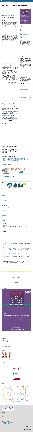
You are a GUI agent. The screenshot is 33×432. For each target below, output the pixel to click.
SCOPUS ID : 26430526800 (12, 253)
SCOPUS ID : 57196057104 (16, 261)
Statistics (3, 212)
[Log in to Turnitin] (16, 369)
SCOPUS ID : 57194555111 (6, 234)
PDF (22, 26)
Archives (5, 3)
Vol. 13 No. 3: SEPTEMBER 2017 (11, 3)
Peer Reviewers (4, 197)
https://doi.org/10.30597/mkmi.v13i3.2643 (9, 15)
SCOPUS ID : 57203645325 (10, 256)
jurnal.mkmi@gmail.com (7, 423)
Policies (3, 208)
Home (2, 3)
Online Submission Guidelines (6, 203)
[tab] (16, 357)
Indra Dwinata (5, 233)
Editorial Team (4, 195)
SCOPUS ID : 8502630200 (12, 248)
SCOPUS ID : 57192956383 (10, 251)
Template (3, 213)
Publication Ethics (4, 202)
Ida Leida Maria (5, 225)
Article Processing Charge (5, 207)
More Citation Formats (24, 97)
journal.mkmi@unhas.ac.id (8, 422)
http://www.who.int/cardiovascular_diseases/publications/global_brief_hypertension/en (14, 58)
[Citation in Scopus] (6, 346)
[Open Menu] (2, 1)
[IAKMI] (16, 279)
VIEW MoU (16, 282)
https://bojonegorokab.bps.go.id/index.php (8, 115)
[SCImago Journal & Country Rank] (8, 176)
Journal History (4, 215)
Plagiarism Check (4, 205)
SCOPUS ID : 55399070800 (12, 243)
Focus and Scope (4, 200)
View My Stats (4, 362)
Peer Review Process (5, 198)
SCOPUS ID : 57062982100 (6, 227)
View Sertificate (16, 190)
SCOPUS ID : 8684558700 (9, 258)
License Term (4, 210)
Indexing (3, 217)
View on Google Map (5, 416)
